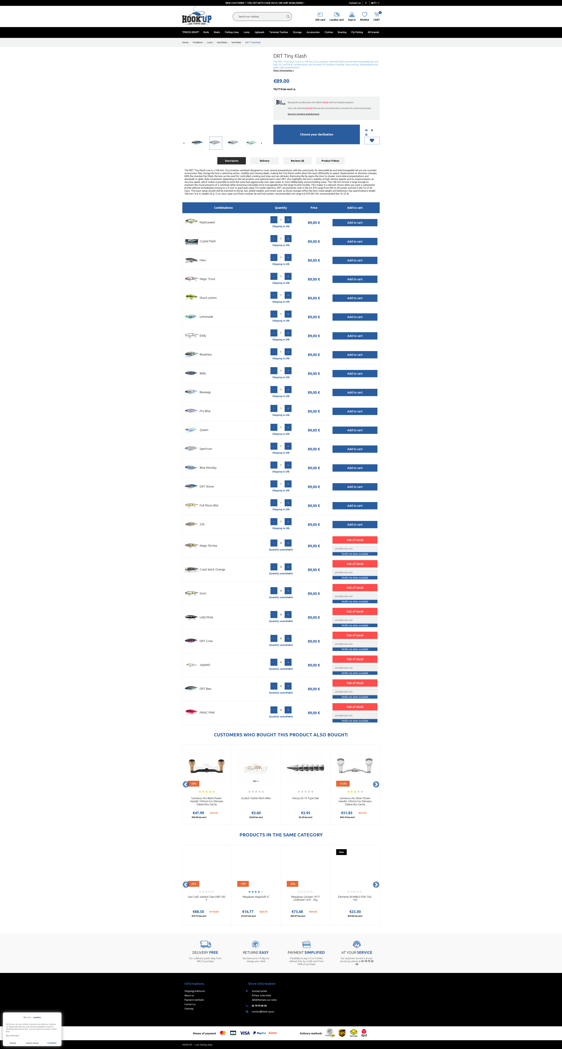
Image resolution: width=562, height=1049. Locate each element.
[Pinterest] (366, 135)
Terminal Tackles (278, 32)
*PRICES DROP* (190, 32)
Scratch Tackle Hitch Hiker (256, 798)
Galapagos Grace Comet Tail (256, 898)
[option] (195, 144)
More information (283, 70)
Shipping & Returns (194, 991)
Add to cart (355, 222)
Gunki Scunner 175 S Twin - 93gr (305, 898)
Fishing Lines (232, 32)
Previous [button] (186, 784)
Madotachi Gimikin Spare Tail (355, 898)
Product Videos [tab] (330, 160)
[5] (213, 791)
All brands (373, 32)
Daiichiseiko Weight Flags (206, 898)
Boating (342, 32)
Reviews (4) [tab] (297, 160)
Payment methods (194, 999)
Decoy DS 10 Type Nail (305, 798)
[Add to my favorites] (372, 140)
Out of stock (355, 540)
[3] (206, 791)
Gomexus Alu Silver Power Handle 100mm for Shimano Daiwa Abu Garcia (355, 801)
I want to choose (32, 1043)
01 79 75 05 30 (259, 1005)
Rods (206, 32)
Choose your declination (316, 134)
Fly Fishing (357, 32)
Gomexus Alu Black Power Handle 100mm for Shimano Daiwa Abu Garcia (206, 801)
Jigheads (259, 32)
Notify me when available (355, 554)
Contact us (355, 3)
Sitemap (188, 1008)
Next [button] (376, 784)
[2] (203, 791)
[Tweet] (372, 130)
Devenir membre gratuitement (303, 114)
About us (189, 995)
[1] (199, 791)
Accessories (313, 32)
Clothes (329, 32)
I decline (12, 1043)
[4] (210, 791)
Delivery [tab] (264, 160)
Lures (247, 32)
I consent (51, 1043)
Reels (217, 32)
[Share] (366, 130)
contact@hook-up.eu (263, 1011)
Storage (297, 32)
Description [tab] (231, 160)
